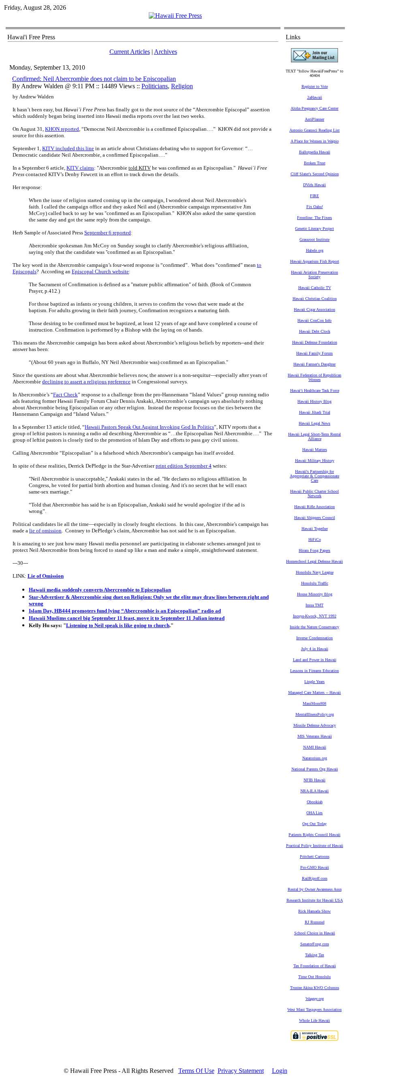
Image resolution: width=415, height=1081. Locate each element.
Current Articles (129, 51)
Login (279, 1070)
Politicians (154, 86)
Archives (165, 51)
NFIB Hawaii (314, 780)
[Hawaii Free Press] (175, 15)
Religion (182, 86)
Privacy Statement (241, 1070)
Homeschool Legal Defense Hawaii (314, 561)
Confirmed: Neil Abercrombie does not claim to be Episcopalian (94, 78)
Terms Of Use (196, 1070)
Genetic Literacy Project (314, 228)
